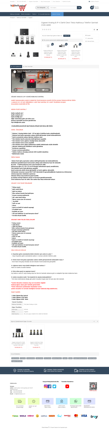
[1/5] (43, 29)
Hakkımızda (13, 383)
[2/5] (44, 29)
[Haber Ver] (66, 36)
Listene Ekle (90, 38)
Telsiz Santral (39, 358)
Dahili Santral (15, 358)
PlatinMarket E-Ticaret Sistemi (50, 427)
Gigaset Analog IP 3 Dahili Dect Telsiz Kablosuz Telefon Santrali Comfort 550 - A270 (76, 53)
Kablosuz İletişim (57, 358)
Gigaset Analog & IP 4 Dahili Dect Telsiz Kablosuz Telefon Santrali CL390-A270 (18, 344)
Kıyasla (88, 35)
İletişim (12, 386)
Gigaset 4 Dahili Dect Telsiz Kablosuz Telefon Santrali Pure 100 (36, 344)
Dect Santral (47, 358)
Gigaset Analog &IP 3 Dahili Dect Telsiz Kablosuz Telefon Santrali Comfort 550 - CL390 (62, 53)
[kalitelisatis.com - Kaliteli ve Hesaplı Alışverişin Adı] (18, 10)
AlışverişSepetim (97, 7)
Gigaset (65, 358)
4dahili (70, 358)
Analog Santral (30, 358)
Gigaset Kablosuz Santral (80, 358)
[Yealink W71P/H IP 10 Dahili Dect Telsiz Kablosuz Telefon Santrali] (48, 46)
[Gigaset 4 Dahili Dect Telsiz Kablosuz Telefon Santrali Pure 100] (36, 333)
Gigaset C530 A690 (17, 361)
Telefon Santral (92, 358)
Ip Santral (22, 358)
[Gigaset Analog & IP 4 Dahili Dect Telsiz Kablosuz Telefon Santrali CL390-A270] (18, 333)
